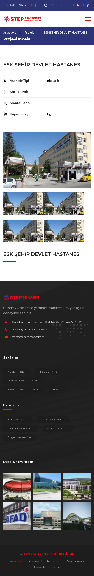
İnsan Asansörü (52, 419)
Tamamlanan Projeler (23, 389)
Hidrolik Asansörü (20, 428)
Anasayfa (10, 32)
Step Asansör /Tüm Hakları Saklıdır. (49, 553)
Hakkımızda (16, 371)
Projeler (30, 32)
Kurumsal (35, 561)
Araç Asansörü (57, 428)
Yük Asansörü (17, 419)
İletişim (57, 567)
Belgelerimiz (48, 371)
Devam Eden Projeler (22, 380)
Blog (56, 389)
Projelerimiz (75, 561)
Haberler (40, 567)
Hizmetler (54, 561)
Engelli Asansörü (19, 437)
